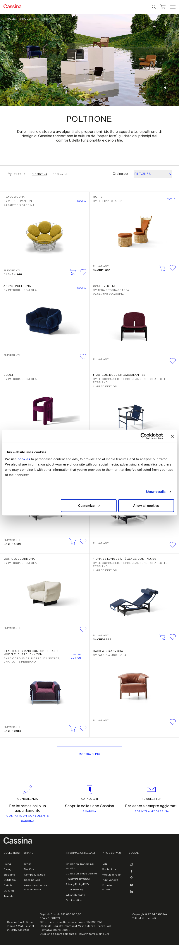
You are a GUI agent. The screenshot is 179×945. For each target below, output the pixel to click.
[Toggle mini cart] (163, 6)
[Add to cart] (72, 272)
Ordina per (120, 173)
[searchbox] (154, 7)
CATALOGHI (89, 799)
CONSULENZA (27, 799)
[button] (172, 6)
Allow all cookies (146, 505)
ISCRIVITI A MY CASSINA (151, 811)
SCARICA (89, 811)
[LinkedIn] (131, 893)
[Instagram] (131, 866)
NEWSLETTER (151, 799)
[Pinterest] (131, 879)
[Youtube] (131, 886)
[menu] (173, 6)
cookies (24, 459)
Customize (86, 505)
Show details (155, 491)
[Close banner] (172, 436)
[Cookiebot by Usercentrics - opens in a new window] (144, 436)
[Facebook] (131, 873)
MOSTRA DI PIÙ (89, 754)
